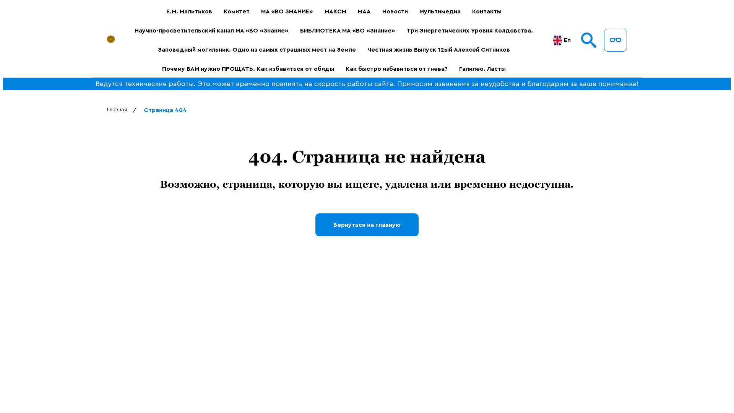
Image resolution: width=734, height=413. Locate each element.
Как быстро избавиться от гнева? (397, 69)
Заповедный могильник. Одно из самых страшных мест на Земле (257, 50)
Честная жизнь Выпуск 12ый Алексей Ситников (438, 50)
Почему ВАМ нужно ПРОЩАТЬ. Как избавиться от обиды (248, 69)
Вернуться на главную (367, 225)
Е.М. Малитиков (189, 11)
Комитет (237, 11)
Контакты (487, 11)
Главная (117, 109)
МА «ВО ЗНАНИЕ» (287, 11)
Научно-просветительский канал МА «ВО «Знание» (212, 31)
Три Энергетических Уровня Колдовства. (470, 31)
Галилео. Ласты (482, 69)
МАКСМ (335, 11)
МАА (364, 11)
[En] (557, 40)
